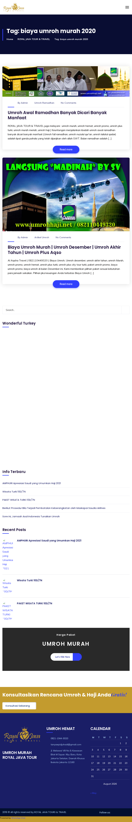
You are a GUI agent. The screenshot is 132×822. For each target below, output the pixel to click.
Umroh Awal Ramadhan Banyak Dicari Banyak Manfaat (57, 115)
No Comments (68, 102)
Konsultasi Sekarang (18, 705)
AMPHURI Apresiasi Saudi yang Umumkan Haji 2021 (31, 483)
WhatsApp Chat (18, 818)
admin (24, 102)
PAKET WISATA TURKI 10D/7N (18, 499)
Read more (66, 149)
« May (93, 793)
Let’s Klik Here (62, 656)
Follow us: (104, 812)
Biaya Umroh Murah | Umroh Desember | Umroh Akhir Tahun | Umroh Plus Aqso (64, 249)
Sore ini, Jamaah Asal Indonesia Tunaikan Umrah (31, 516)
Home (10, 39)
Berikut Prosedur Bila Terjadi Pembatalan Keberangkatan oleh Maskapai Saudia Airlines (53, 508)
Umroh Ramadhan (44, 102)
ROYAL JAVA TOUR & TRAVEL (34, 39)
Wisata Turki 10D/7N (14, 491)
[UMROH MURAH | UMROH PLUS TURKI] (36, 7)
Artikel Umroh (41, 237)
